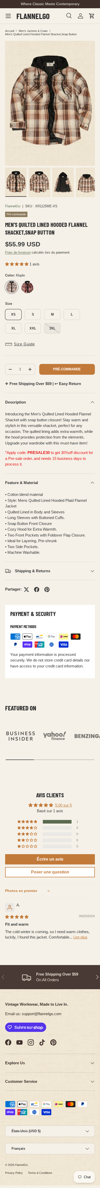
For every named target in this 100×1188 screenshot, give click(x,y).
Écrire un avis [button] (50, 859)
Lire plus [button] (80, 937)
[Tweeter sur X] (26, 589)
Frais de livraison (18, 252)
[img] (16, 917)
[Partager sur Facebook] (37, 589)
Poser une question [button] (50, 872)
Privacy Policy (14, 1172)
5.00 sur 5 (63, 805)
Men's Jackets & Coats (33, 30)
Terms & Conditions (40, 1172)
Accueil (9, 30)
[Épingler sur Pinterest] (47, 589)
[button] (91, 16)
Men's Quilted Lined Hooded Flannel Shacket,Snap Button (41, 34)
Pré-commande (67, 369)
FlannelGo (12, 206)
